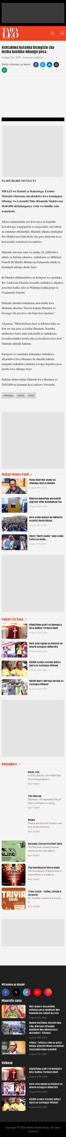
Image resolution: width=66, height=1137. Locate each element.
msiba (20, 395)
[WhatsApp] (4, 70)
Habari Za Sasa (12, 619)
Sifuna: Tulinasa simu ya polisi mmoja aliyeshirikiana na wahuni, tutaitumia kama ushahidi (46, 1046)
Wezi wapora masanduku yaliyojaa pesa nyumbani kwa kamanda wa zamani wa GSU (44, 1010)
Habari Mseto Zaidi (15, 474)
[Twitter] (16, 992)
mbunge (8, 395)
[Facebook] (36, 64)
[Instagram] (48, 992)
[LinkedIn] (49, 64)
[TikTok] (26, 992)
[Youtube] (37, 992)
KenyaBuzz (9, 764)
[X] (42, 64)
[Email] (56, 64)
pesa (31, 395)
